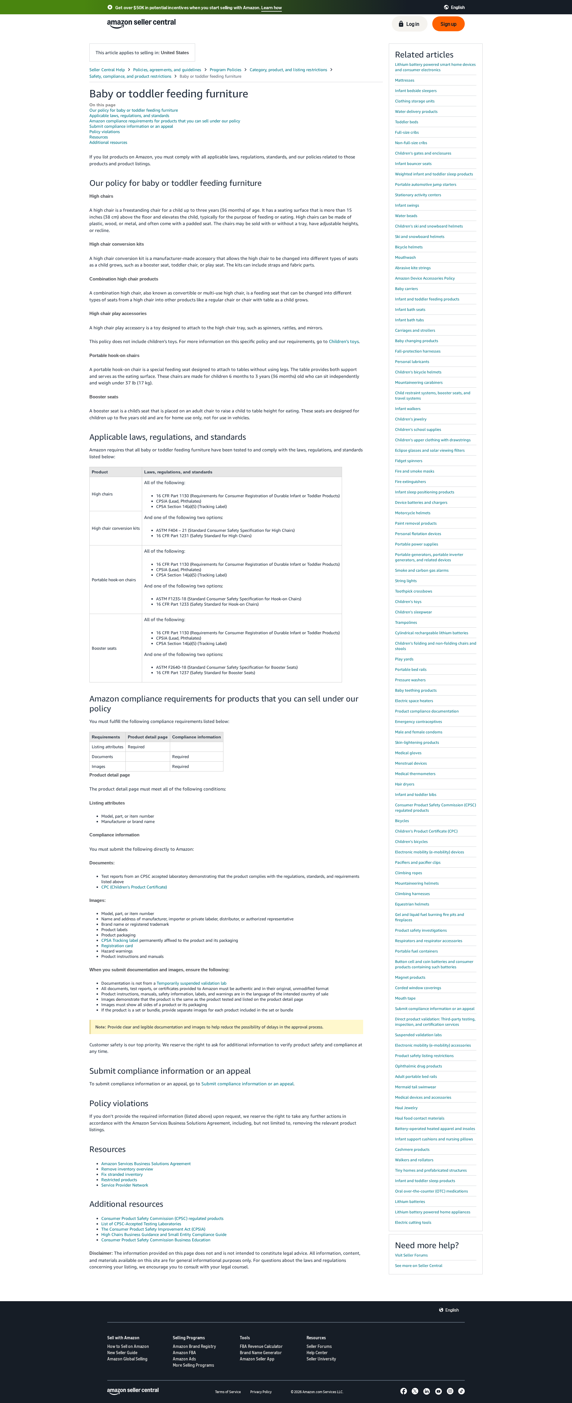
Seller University (321, 1358)
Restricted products (119, 1179)
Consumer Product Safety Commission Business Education (155, 1239)
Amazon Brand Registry (194, 1346)
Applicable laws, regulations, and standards (129, 115)
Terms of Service (228, 1392)
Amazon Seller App (257, 1358)
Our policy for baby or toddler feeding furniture (133, 110)
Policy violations (104, 131)
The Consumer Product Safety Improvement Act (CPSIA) (153, 1228)
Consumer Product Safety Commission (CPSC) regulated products (162, 1218)
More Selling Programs (193, 1365)
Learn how (271, 7)
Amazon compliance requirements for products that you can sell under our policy (164, 120)
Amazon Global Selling (127, 1358)
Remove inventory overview (127, 1168)
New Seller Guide (122, 1352)
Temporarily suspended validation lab (191, 983)
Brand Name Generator (261, 1352)
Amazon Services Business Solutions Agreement (146, 1163)
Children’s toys (344, 341)
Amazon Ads (184, 1358)
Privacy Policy (261, 1392)
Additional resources (108, 142)
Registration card (117, 945)
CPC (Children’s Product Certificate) (134, 886)
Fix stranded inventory (122, 1174)
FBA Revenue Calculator (261, 1346)
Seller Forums (319, 1346)
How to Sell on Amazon (128, 1346)
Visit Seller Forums (411, 1255)
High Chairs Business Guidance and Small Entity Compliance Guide (163, 1234)
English (452, 1310)
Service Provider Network (124, 1184)
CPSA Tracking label (119, 940)
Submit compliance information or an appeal (131, 126)
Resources (98, 136)
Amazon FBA (184, 1352)
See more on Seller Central (418, 1265)
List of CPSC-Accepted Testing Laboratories (141, 1223)
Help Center (317, 1352)
